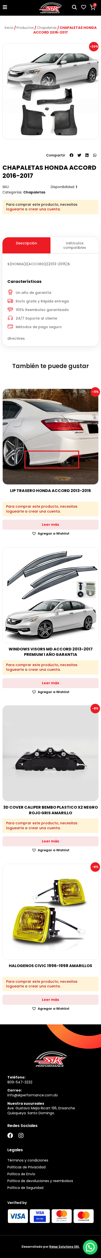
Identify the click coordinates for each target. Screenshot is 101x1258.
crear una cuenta (44, 209)
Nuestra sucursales (25, 1103)
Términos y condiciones (27, 1160)
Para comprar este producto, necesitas (41, 506)
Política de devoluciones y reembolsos (40, 1180)
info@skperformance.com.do (32, 1095)
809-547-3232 (19, 1082)
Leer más (50, 524)
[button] (72, 155)
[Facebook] (10, 1135)
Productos (25, 27)
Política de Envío (21, 1174)
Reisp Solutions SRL (64, 1247)
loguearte (15, 209)
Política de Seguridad (25, 1187)
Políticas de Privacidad (26, 1167)
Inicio (9, 27)
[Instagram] (21, 1135)
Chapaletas (47, 27)
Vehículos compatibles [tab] (74, 245)
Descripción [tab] (26, 243)
